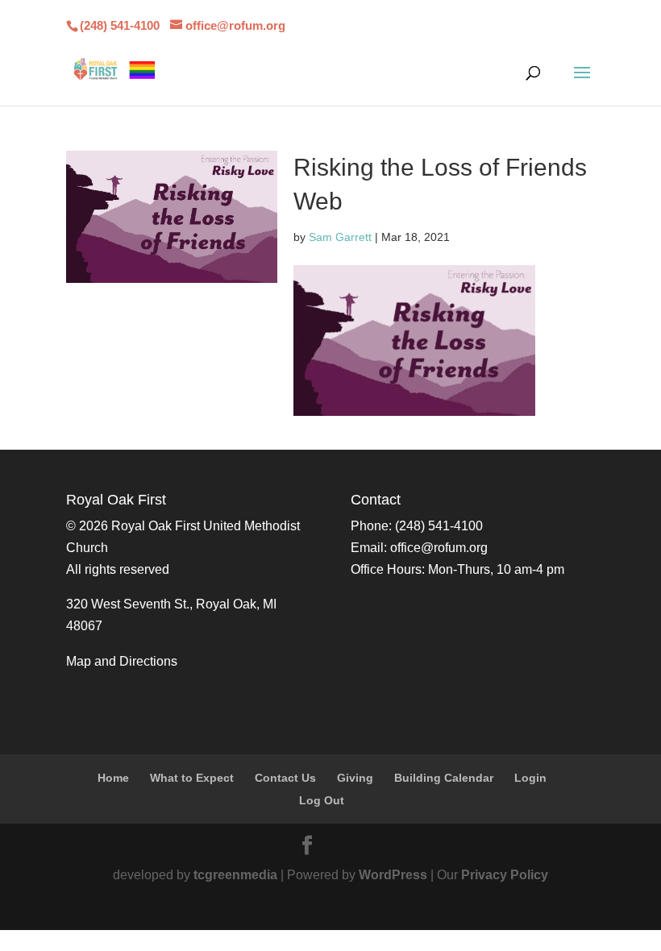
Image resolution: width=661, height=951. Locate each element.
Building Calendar (443, 777)
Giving (355, 777)
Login (530, 777)
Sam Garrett (340, 236)
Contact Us (285, 777)
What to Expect (192, 777)
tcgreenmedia (235, 875)
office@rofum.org (439, 547)
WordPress (393, 875)
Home (113, 777)
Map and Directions (121, 661)
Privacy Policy (504, 875)
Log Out (321, 800)
